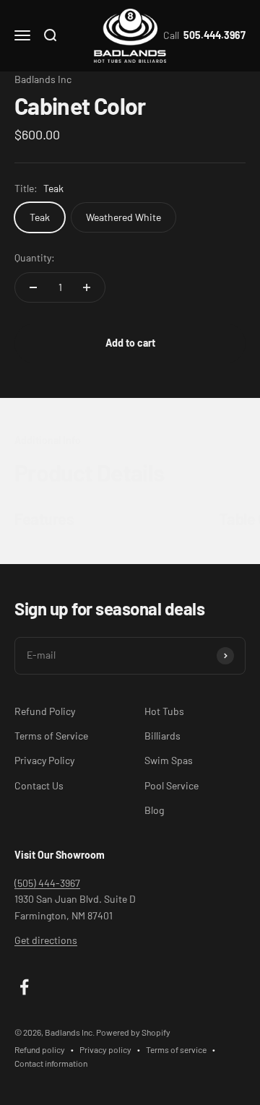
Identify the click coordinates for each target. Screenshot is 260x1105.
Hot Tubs (164, 711)
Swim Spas (168, 760)
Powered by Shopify (133, 1032)
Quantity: (34, 257)
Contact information (50, 1063)
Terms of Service (51, 735)
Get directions (45, 940)
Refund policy (39, 1049)
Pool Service (171, 785)
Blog (154, 810)
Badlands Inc (43, 79)
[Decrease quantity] (33, 287)
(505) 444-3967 (47, 883)
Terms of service (176, 1049)
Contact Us (39, 785)
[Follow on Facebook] (24, 987)
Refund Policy (44, 711)
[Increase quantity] (87, 287)
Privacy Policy (44, 760)
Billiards (162, 735)
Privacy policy (105, 1049)
